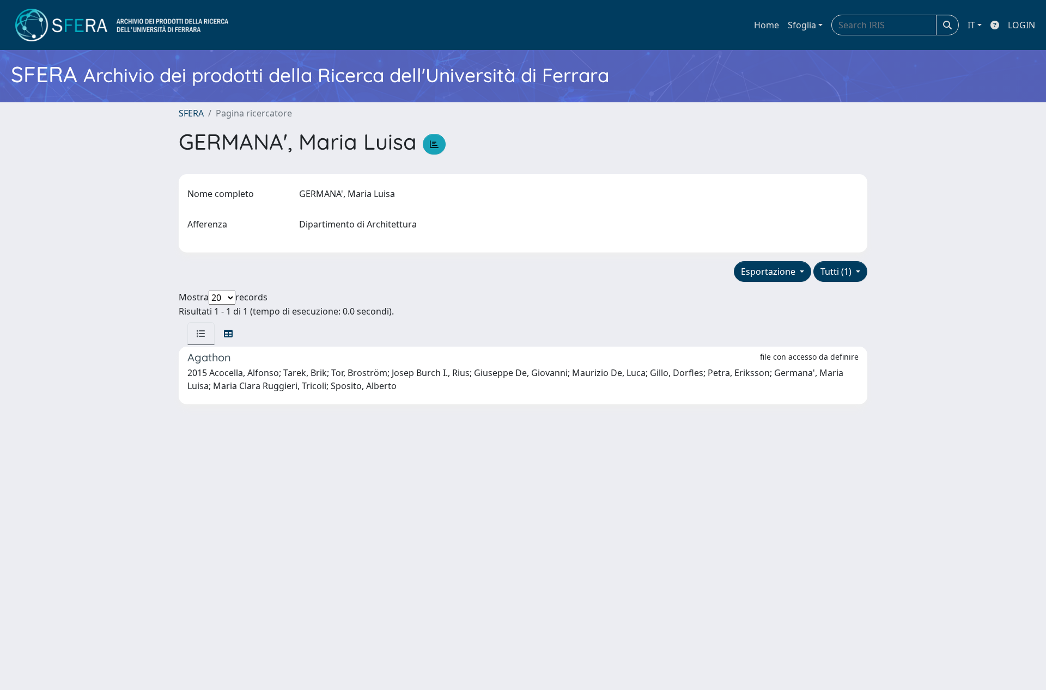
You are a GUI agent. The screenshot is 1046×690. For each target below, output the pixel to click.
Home (766, 25)
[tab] (201, 333)
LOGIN (1021, 25)
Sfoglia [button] (802, 25)
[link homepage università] (122, 25)
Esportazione (769, 272)
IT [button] (971, 25)
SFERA (191, 113)
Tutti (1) (837, 272)
